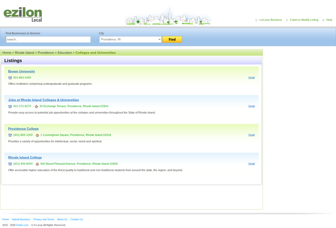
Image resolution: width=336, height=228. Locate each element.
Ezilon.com (22, 225)
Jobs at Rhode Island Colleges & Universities (43, 100)
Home (7, 52)
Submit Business (21, 219)
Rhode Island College (25, 157)
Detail (251, 77)
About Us (62, 219)
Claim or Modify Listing (304, 19)
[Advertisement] (300, 77)
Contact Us (76, 219)
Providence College (23, 128)
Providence (46, 52)
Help (329, 19)
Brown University (21, 71)
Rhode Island (24, 52)
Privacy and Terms (43, 219)
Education (65, 52)
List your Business (270, 19)
